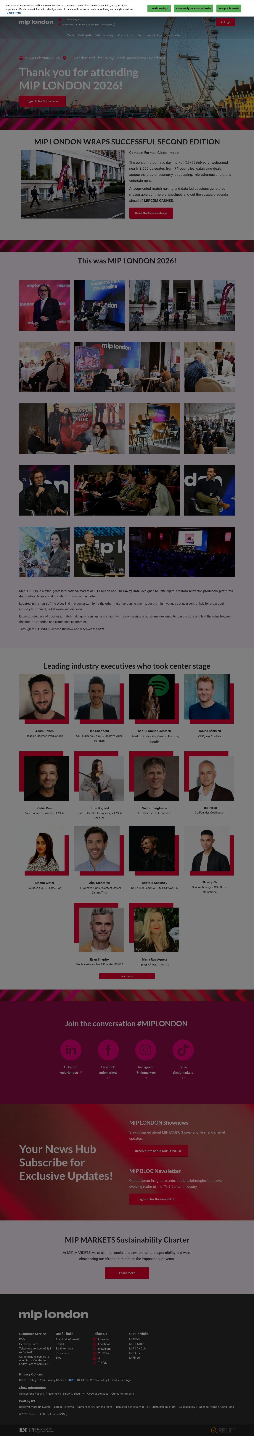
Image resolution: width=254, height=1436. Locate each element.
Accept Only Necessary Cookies (193, 8)
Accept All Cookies (228, 8)
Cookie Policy (14, 12)
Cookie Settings (159, 8)
